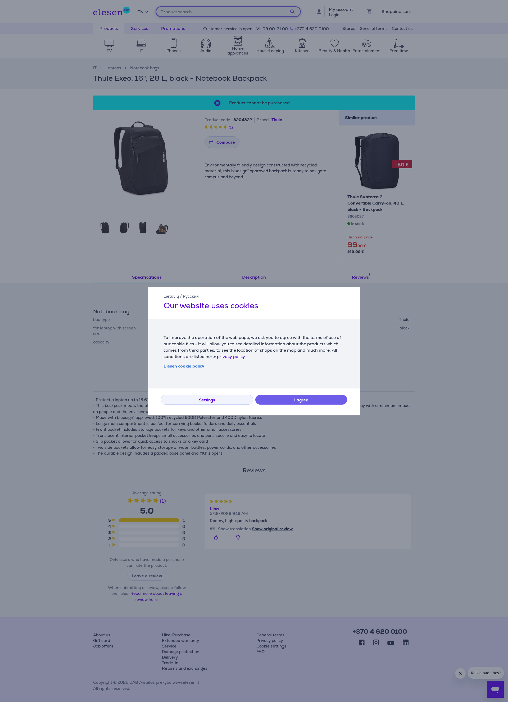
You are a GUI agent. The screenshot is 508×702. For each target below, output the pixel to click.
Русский (191, 296)
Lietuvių (171, 296)
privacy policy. (231, 356)
